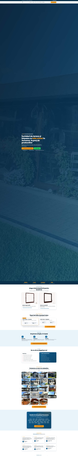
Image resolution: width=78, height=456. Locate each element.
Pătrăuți (48, 422)
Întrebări (43, 2)
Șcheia (45, 422)
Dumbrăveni (41, 421)
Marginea (45, 421)
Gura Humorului (30, 420)
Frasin (32, 421)
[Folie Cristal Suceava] (22, 2)
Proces (36, 2)
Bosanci (33, 422)
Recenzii (40, 2)
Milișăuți (38, 421)
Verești (39, 422)
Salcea (36, 420)
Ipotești (48, 421)
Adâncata (36, 422)
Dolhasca (43, 420)
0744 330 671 (54, 0)
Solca (29, 421)
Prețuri (33, 2)
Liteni (46, 420)
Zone (38, 2)
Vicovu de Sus (39, 420)
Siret (33, 420)
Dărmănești (42, 422)
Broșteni (35, 421)
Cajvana (49, 420)
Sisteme (31, 2)
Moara (30, 422)
